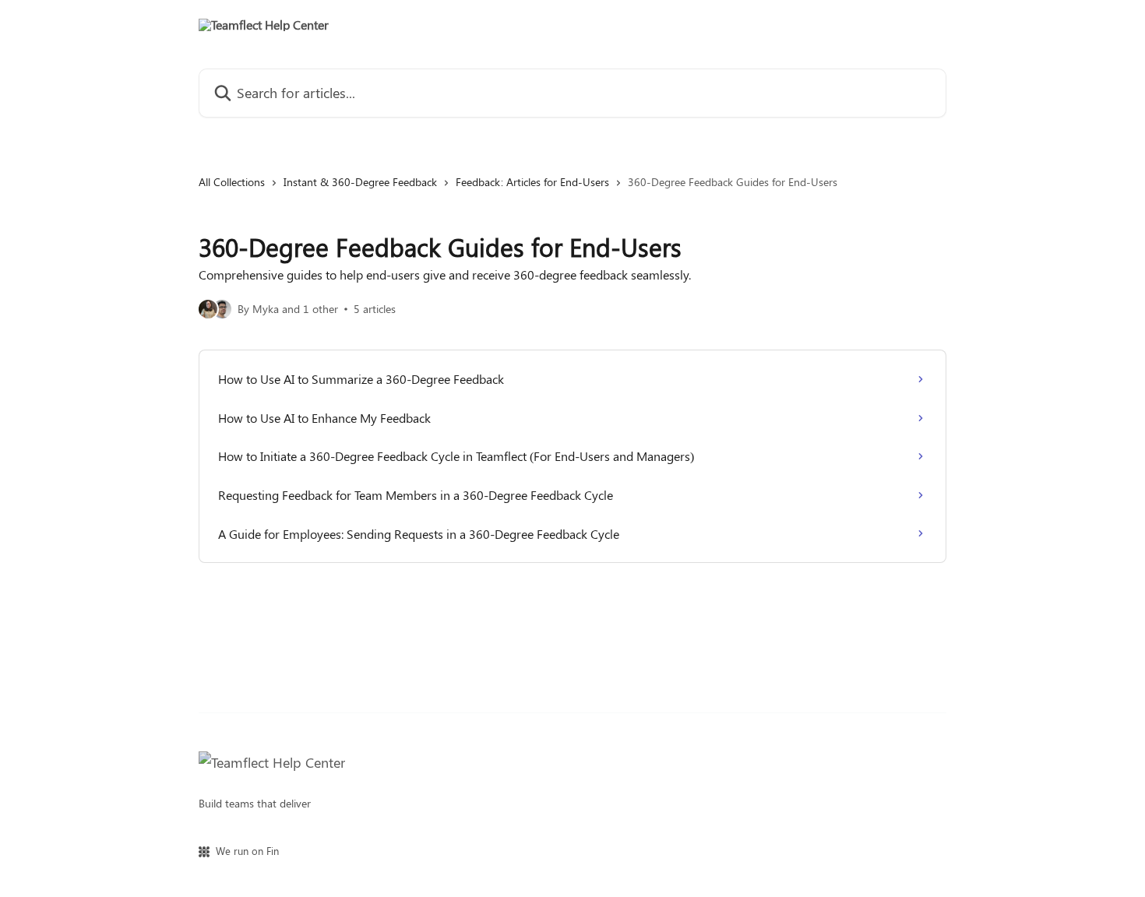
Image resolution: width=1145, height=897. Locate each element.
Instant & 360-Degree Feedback (360, 181)
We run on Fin (247, 850)
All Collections (232, 181)
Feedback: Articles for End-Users (532, 181)
